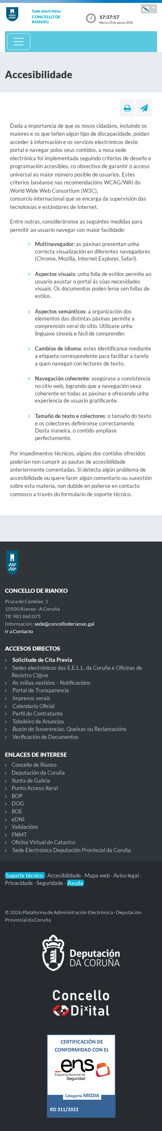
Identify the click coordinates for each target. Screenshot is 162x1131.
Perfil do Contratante (37, 713)
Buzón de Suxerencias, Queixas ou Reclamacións (69, 729)
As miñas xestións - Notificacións (51, 682)
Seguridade (50, 883)
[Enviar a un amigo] (144, 108)
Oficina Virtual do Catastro (43, 842)
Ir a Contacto (19, 631)
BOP (17, 796)
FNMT (19, 834)
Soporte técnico (25, 875)
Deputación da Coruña (38, 772)
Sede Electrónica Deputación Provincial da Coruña (71, 850)
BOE (17, 811)
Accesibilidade (64, 875)
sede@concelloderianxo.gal (64, 624)
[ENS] (81, 1082)
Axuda (75, 883)
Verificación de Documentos (45, 736)
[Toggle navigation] (18, 41)
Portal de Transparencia (40, 690)
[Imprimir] (127, 108)
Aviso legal (126, 875)
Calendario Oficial (33, 706)
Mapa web (98, 875)
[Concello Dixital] (81, 1009)
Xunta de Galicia (31, 780)
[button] (149, 8)
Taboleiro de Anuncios (38, 721)
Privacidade (19, 883)
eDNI (18, 819)
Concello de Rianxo (34, 764)
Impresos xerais (31, 698)
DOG (18, 803)
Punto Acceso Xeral (35, 788)
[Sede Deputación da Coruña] (81, 959)
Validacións (25, 826)
